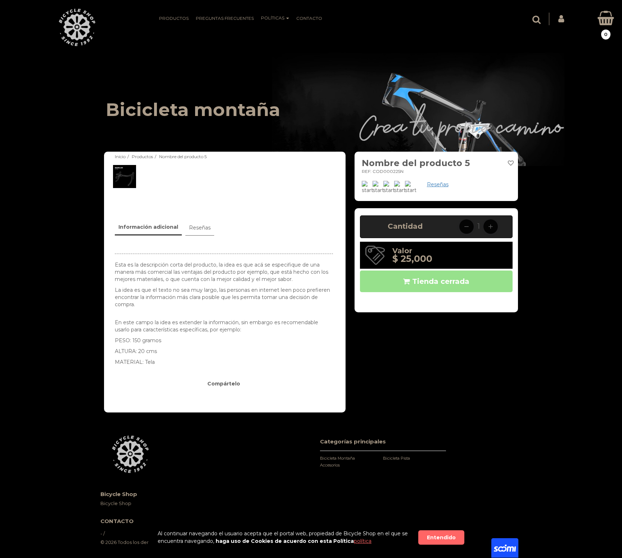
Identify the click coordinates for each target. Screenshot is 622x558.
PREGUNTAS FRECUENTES (225, 18)
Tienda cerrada (439, 281)
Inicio (120, 156)
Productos (142, 156)
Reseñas (438, 184)
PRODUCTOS (174, 18)
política (362, 541)
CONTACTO (309, 18)
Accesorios (330, 465)
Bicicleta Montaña (337, 458)
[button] (538, 19)
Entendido (441, 537)
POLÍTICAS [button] (273, 18)
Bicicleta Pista (396, 458)
